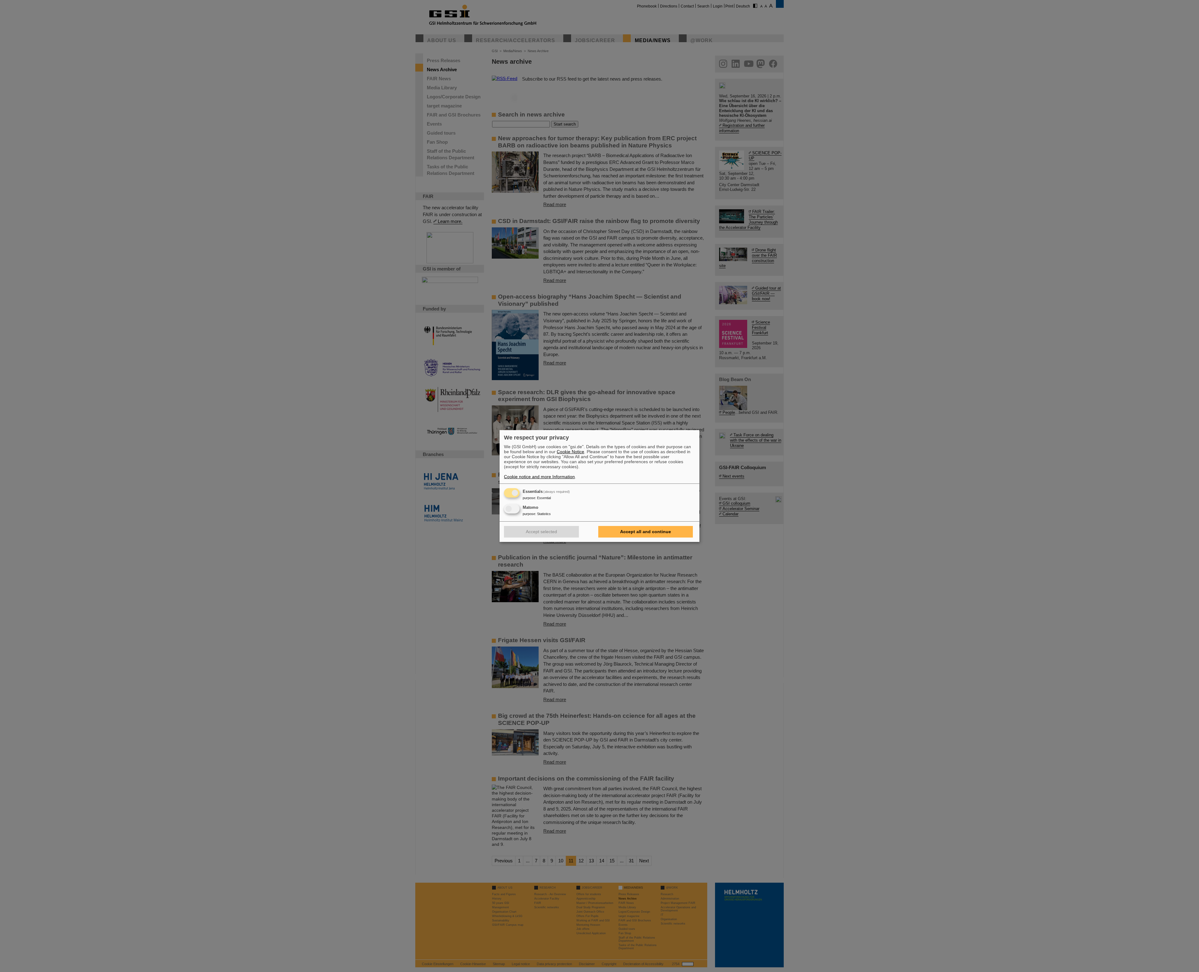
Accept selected (541, 531)
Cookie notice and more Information (539, 476)
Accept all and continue (645, 531)
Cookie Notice (570, 451)
